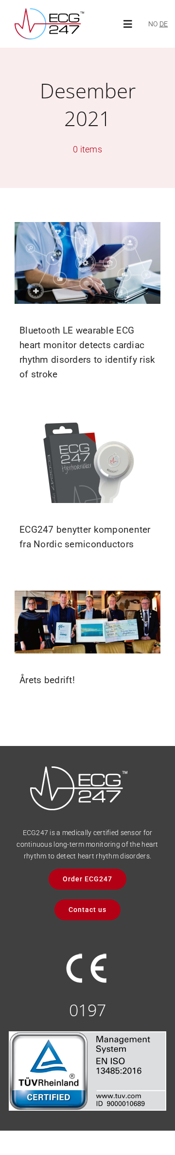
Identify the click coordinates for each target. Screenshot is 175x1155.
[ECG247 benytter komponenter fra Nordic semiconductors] (87, 462)
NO (153, 24)
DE (163, 24)
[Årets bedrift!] (87, 622)
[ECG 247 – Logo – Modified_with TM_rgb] (49, 13)
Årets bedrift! (47, 680)
